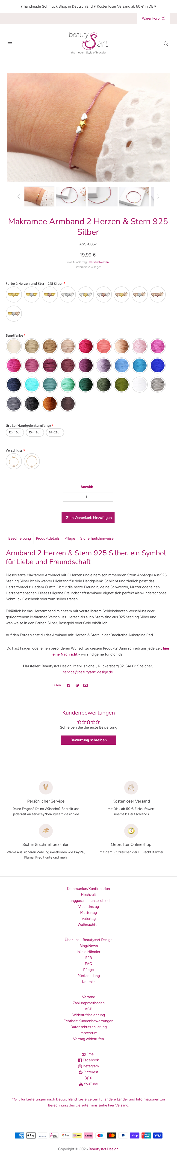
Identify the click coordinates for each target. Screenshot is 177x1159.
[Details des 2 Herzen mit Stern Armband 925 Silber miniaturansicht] (102, 196)
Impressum (88, 1033)
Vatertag (89, 918)
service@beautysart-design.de (88, 672)
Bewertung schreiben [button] (89, 740)
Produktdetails (47, 538)
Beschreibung (19, 538)
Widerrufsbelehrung (88, 1015)
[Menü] (9, 44)
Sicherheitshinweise (97, 538)
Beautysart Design (103, 1149)
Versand (88, 997)
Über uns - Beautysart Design (88, 940)
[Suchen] (166, 44)
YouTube (90, 1084)
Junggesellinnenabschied (88, 900)
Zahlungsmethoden (89, 1003)
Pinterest (90, 1072)
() (153, 18)
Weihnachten (89, 924)
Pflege (70, 538)
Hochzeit (88, 894)
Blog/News (89, 946)
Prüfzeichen (122, 852)
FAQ (88, 964)
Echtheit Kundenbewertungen (88, 1021)
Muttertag (88, 912)
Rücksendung (88, 976)
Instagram (90, 1066)
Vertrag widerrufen (88, 1039)
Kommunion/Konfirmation (88, 888)
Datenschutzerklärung (89, 1027)
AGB (88, 1009)
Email (90, 1054)
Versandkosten (99, 262)
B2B (88, 958)
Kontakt (88, 982)
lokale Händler (88, 952)
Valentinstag (88, 906)
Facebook (90, 1060)
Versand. (122, 1105)
